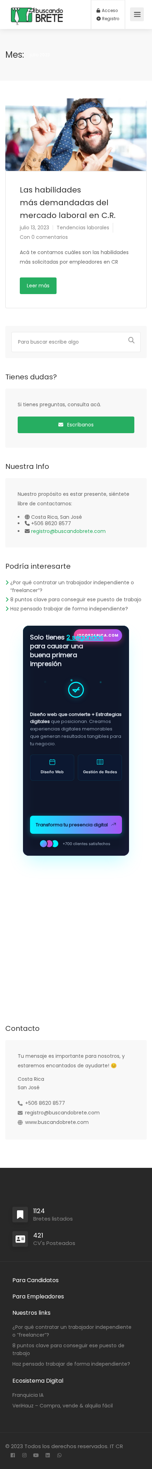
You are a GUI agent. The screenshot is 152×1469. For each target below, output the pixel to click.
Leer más (38, 285)
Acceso (109, 10)
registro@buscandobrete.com (68, 531)
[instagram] (24, 1455)
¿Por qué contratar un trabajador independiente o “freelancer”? (71, 1331)
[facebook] (12, 1455)
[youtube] (35, 1455)
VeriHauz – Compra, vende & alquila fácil (62, 1405)
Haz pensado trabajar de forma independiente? (69, 608)
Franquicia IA (27, 1395)
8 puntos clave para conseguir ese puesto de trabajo (75, 599)
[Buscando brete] (37, 34)
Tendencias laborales (83, 227)
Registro (110, 19)
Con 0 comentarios (44, 237)
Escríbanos (80, 424)
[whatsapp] (59, 1455)
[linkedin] (47, 1455)
